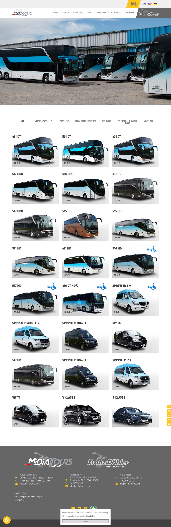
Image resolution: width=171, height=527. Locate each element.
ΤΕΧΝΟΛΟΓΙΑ (115, 12)
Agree (85, 521)
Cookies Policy (20, 493)
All (22, 121)
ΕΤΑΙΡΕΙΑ (65, 12)
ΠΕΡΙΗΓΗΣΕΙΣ (101, 12)
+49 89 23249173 (43, 480)
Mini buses (106, 121)
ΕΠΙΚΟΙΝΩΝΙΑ (130, 12)
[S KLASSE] (135, 410)
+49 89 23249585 (27, 480)
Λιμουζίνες (148, 121)
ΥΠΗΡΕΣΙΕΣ (77, 12)
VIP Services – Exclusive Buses (127, 122)
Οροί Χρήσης (20, 500)
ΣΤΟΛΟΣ (89, 12)
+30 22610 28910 (127, 480)
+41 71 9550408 (76, 483)
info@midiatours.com (30, 483)
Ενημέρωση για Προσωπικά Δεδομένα (29, 497)
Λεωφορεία (64, 121)
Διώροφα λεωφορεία (43, 121)
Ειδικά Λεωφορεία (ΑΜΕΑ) (85, 121)
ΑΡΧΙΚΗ (55, 12)
